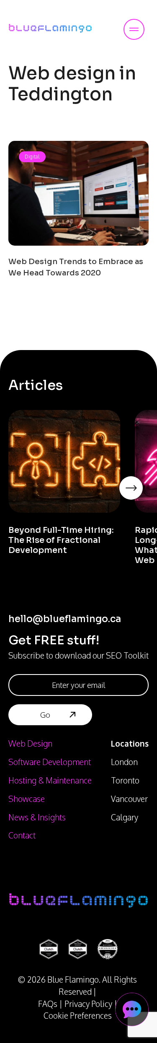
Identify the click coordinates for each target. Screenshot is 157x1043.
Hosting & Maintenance (50, 780)
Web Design (30, 743)
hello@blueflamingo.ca (64, 619)
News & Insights (37, 817)
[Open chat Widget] (132, 1009)
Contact (22, 835)
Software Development (49, 762)
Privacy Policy (88, 1004)
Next (144, 499)
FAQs (47, 1004)
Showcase (26, 799)
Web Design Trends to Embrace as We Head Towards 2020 (75, 267)
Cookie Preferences (78, 1015)
